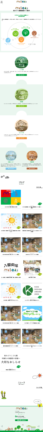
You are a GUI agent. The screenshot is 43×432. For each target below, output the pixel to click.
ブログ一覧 (38, 187)
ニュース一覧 (39, 387)
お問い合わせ (22, 420)
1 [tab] (2, 4)
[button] (1, 1)
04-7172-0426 (20, 416)
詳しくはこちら (21, 74)
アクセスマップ (22, 414)
